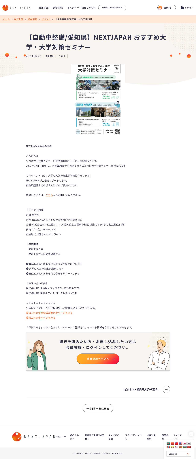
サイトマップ (177, 437)
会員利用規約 (151, 437)
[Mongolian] (168, 447)
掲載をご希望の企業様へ (112, 7)
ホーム (6, 19)
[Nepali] (176, 447)
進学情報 (32, 19)
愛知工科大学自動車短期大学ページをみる (49, 312)
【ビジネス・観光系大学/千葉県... (141, 389)
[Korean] (189, 443)
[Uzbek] (185, 447)
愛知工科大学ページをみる (40, 317)
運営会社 (165, 437)
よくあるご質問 (114, 437)
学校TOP (19, 19)
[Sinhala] (181, 447)
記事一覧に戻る (99, 408)
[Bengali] (168, 443)
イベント (46, 19)
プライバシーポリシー (133, 437)
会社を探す (44, 7)
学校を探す (58, 7)
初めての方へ (89, 7)
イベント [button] (71, 7)
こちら (49, 195)
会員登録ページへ (98, 358)
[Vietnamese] (189, 447)
